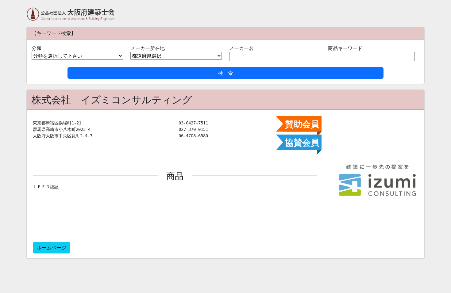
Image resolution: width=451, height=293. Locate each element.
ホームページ (51, 247)
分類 (36, 48)
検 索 (225, 73)
